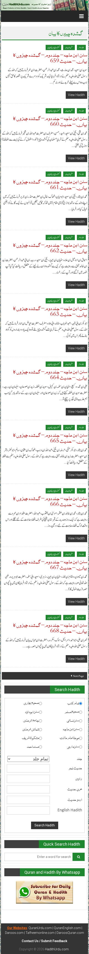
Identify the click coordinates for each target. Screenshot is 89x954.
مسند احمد (33, 746)
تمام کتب (73, 702)
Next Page (78, 676)
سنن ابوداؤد (32, 711)
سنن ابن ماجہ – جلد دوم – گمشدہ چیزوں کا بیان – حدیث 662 (50, 247)
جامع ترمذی (31, 720)
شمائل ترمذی (30, 728)
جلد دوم (81, 47)
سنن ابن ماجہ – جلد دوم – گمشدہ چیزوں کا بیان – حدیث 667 (50, 564)
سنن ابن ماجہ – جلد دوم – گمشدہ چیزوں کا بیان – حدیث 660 (50, 121)
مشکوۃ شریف (30, 737)
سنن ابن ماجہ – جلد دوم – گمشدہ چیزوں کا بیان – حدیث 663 (50, 311)
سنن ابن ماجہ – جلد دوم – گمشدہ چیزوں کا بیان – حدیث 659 (50, 57)
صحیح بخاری (31, 702)
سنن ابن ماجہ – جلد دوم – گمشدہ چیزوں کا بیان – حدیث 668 (50, 627)
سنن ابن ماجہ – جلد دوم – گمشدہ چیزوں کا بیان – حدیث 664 (50, 374)
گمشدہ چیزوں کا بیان (53, 47)
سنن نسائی (73, 720)
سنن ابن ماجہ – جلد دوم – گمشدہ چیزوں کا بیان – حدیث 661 (50, 184)
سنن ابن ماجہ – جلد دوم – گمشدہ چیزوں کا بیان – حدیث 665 (50, 437)
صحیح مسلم (72, 711)
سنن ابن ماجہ (69, 47)
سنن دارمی (73, 746)
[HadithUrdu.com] (44, 5)
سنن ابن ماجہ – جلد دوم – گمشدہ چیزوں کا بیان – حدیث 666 (50, 501)
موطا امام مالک (69, 737)
